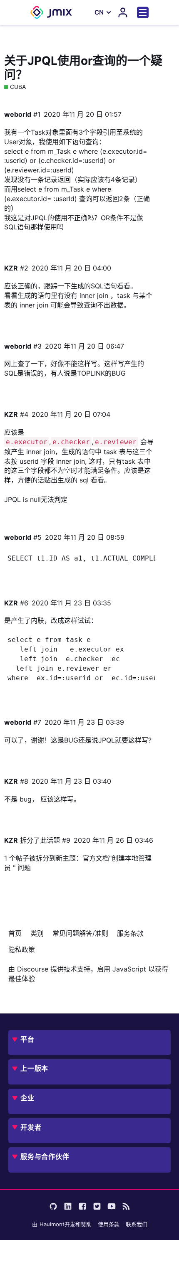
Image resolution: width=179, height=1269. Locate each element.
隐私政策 (21, 949)
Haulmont (52, 1224)
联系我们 (136, 1224)
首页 (15, 933)
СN (99, 12)
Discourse (32, 969)
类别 (37, 933)
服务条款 (130, 933)
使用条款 (108, 1224)
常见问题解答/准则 (80, 933)
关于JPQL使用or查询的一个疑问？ (83, 68)
